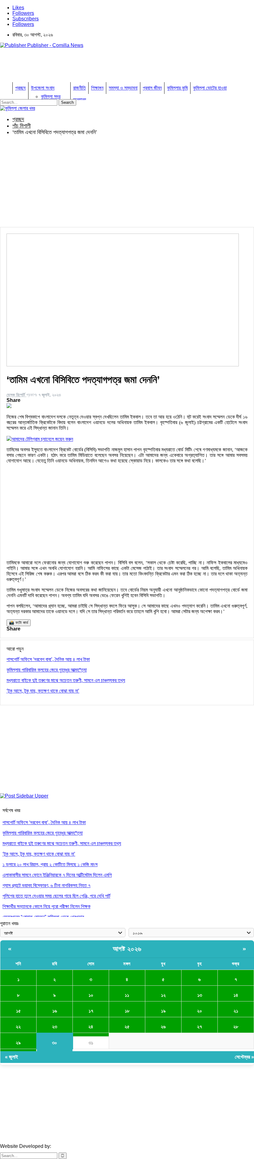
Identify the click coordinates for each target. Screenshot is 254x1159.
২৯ (18, 1042)
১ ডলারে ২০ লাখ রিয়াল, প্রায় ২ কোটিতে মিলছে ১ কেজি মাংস (50, 864)
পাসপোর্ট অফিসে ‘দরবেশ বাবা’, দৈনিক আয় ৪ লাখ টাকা (44, 822)
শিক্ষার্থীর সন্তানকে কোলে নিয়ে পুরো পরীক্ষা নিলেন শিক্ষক (46, 906)
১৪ (236, 995)
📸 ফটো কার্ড (18, 622)
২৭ (199, 1026)
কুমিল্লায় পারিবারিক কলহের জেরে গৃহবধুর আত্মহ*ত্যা (42, 833)
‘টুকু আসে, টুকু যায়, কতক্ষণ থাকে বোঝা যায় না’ (38, 854)
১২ (163, 995)
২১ (236, 1011)
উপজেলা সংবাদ (43, 88)
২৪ (90, 1026)
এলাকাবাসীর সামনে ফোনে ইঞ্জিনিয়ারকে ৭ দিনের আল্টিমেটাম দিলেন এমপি (57, 875)
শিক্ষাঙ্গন (97, 88)
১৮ (127, 1011)
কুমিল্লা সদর (50, 96)
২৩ (54, 1026)
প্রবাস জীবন (152, 88)
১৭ (91, 1011)
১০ (91, 995)
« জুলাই (11, 1057)
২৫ (127, 1026)
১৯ (163, 1011)
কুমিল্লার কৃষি (177, 88)
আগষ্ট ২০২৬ (127, 949)
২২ (18, 1026)
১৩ (199, 995)
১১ (127, 995)
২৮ (235, 1026)
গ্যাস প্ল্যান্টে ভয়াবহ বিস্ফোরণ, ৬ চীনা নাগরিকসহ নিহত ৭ (46, 885)
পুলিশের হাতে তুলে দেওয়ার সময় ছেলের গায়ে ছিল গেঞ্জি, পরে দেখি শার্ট (56, 896)
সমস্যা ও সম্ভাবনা (123, 88)
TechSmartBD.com (73, 1146)
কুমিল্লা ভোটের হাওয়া (210, 88)
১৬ (54, 1011)
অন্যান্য (79, 99)
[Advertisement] (113, 67)
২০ (199, 1011)
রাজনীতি (79, 88)
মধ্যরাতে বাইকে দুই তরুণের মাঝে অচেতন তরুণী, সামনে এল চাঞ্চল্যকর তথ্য (61, 843)
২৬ (163, 1026)
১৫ (18, 1011)
